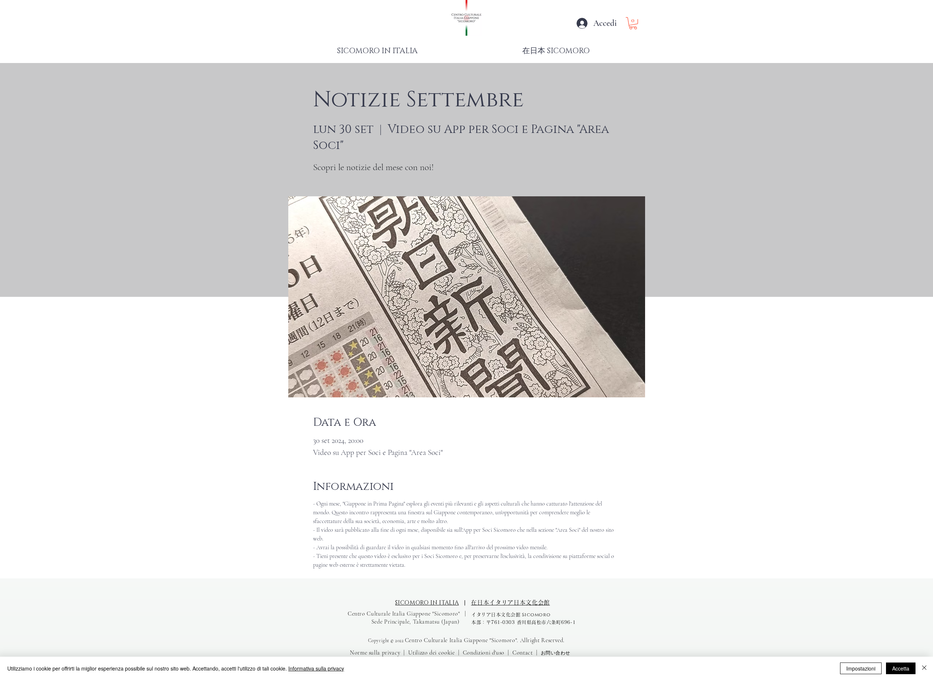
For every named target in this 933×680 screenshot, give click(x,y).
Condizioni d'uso (483, 652)
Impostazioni (860, 668)
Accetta (900, 668)
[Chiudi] (924, 668)
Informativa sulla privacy (316, 668)
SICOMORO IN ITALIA (427, 603)
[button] (633, 23)
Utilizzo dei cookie (431, 652)
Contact (522, 652)
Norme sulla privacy (375, 652)
